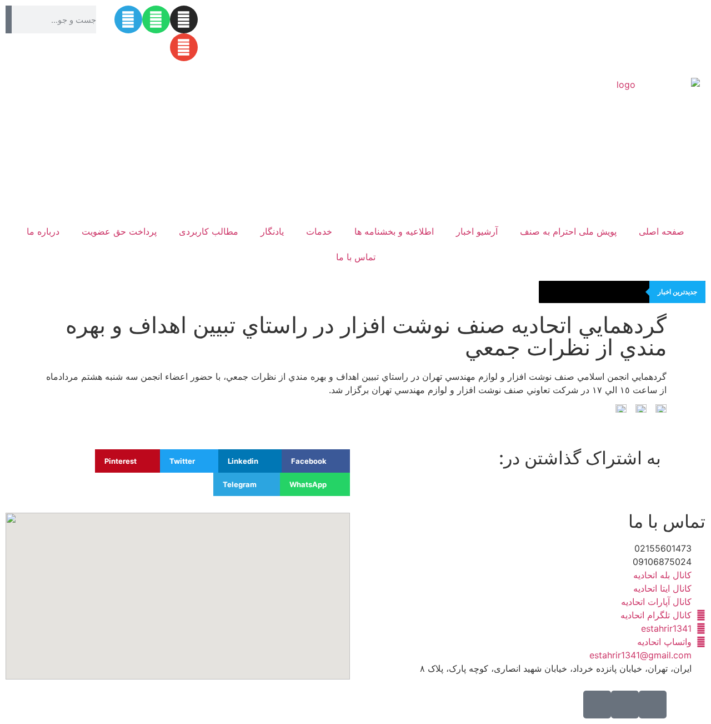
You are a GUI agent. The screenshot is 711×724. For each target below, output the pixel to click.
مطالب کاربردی (208, 231)
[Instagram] (184, 19)
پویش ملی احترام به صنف (568, 231)
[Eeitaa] (625, 704)
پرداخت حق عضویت (119, 231)
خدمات (319, 231)
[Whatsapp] (156, 19)
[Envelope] (184, 47)
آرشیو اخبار (477, 231)
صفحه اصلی (661, 231)
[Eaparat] (597, 704)
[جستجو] (9, 19)
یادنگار (272, 231)
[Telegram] (128, 19)
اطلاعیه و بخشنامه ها (394, 231)
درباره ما (43, 231)
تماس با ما (355, 256)
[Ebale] (653, 704)
